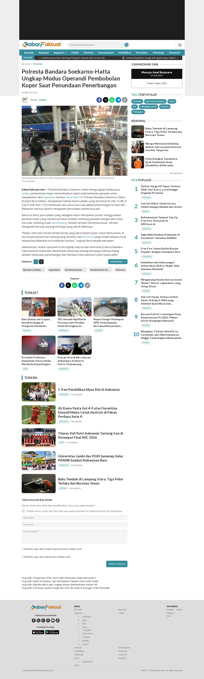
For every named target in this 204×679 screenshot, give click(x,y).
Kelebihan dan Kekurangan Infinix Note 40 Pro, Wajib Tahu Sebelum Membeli (160, 266)
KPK (134, 106)
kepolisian (54, 269)
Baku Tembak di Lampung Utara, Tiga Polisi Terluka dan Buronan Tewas (90, 481)
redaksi (43, 99)
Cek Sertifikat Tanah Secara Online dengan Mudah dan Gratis (161, 205)
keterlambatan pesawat (76, 269)
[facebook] (34, 620)
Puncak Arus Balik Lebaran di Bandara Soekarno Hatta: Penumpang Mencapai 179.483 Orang (74, 362)
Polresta (120, 269)
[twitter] (38, 620)
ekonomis (88, 237)
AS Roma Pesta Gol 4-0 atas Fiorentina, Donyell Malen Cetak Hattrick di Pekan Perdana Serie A (88, 412)
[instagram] (48, 620)
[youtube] (53, 620)
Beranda (26, 63)
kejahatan (49, 197)
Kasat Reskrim (74, 197)
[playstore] (52, 633)
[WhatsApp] (112, 100)
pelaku (26, 193)
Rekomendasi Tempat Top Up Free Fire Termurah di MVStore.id (159, 220)
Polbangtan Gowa (148, 106)
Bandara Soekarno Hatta (34, 269)
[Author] (25, 100)
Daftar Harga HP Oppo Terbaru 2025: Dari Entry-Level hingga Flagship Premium (160, 189)
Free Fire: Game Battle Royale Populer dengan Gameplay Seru (160, 250)
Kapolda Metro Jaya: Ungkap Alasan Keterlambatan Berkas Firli (65, 584)
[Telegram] (118, 100)
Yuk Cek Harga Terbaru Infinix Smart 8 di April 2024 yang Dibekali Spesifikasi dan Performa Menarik (159, 301)
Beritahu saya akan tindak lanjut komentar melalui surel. (53, 548)
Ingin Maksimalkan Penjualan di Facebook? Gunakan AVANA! (160, 236)
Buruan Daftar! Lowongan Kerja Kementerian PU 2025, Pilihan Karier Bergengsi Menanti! (161, 317)
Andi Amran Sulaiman (155, 101)
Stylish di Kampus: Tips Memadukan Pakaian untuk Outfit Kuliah (65, 581)
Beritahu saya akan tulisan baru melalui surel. (47, 556)
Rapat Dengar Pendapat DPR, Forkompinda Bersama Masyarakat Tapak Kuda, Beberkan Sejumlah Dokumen (109, 326)
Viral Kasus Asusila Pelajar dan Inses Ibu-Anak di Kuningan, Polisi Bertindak (71, 587)
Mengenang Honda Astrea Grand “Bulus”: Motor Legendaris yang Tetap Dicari (161, 283)
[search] (126, 45)
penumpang (59, 223)
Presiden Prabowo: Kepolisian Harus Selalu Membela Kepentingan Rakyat (36, 362)
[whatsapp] (43, 620)
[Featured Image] (74, 174)
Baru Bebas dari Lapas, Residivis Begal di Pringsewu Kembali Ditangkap (36, 324)
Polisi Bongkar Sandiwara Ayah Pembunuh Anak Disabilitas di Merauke (161, 162)
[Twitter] (105, 100)
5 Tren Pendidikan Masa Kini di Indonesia (89, 389)
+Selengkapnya (175, 173)
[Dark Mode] (180, 44)
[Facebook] (99, 100)
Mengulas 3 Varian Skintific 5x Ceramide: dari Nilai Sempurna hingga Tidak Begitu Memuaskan (161, 335)
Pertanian (137, 101)
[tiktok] (58, 620)
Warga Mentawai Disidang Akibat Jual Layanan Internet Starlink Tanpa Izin (163, 147)
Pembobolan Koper (101, 269)
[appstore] (38, 633)
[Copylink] (124, 100)
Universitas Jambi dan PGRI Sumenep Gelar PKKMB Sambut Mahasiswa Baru (90, 458)
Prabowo (165, 106)
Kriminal (37, 63)
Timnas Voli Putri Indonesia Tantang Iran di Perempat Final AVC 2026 (90, 435)
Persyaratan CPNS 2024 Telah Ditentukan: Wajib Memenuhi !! (64, 577)
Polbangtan (138, 112)
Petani (172, 101)
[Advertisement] (102, 22)
